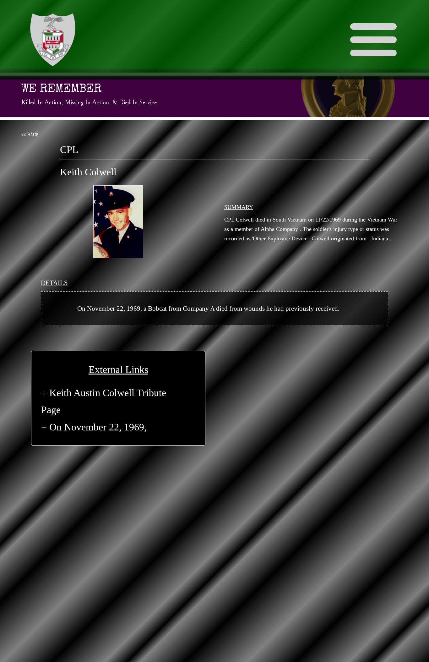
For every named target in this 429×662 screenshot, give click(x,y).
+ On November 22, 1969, (94, 427)
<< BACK (30, 135)
